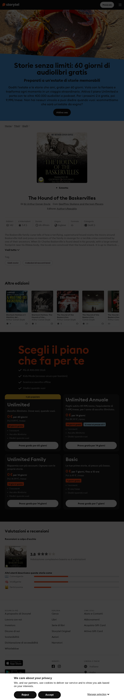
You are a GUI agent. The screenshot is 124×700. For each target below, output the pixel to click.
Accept (49, 695)
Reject (25, 695)
